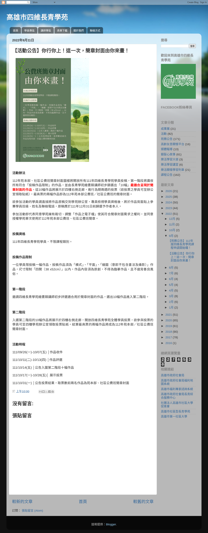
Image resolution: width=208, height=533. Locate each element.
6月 (171, 279)
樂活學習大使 (169, 159)
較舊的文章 (143, 501)
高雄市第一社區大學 (174, 416)
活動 (164, 133)
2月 (171, 301)
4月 (171, 290)
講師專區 (46, 30)
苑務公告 (167, 139)
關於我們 (78, 30)
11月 (172, 224)
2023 (169, 208)
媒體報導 (167, 149)
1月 (171, 307)
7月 (171, 273)
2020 (169, 320)
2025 (169, 196)
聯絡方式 (95, 30)
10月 (172, 230)
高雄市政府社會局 (172, 375)
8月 (171, 267)
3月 (171, 296)
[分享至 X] (46, 391)
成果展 (165, 128)
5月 (171, 284)
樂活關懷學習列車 (172, 169)
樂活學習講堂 (169, 164)
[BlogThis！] (43, 391)
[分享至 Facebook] (49, 391)
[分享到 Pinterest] (52, 391)
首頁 (15, 30)
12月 (172, 218)
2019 (169, 326)
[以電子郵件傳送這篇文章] (40, 391)
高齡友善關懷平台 (172, 144)
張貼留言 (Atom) (32, 510)
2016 (169, 343)
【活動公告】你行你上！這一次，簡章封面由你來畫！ (181, 257)
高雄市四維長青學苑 (37, 17)
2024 (169, 202)
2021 (169, 314)
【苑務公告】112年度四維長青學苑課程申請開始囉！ (181, 244)
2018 (169, 331)
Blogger (111, 524)
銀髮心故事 (168, 154)
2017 (169, 337)
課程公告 (167, 174)
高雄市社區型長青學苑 (175, 411)
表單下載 (62, 30)
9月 (171, 235)
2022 (169, 213)
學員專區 (29, 30)
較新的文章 (22, 501)
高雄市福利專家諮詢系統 (177, 389)
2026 (169, 191)
